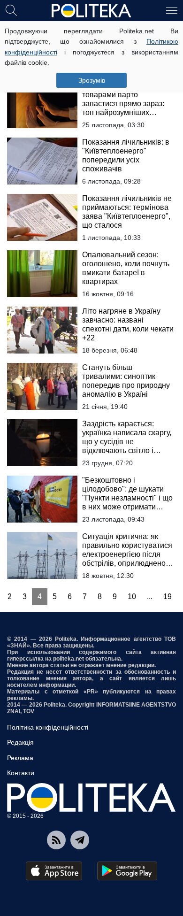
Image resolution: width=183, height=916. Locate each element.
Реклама (20, 758)
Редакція (20, 742)
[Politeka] (91, 11)
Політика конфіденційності (47, 727)
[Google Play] (127, 871)
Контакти (20, 773)
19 (167, 596)
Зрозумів (91, 80)
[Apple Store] (54, 871)
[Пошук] (11, 10)
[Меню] (171, 10)
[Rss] (56, 840)
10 (132, 596)
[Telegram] (79, 840)
